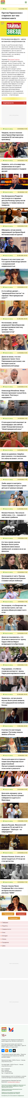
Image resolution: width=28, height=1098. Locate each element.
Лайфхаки (5, 922)
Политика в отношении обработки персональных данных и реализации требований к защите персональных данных (13, 1086)
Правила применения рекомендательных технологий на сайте (11, 1090)
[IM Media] (11, 1029)
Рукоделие (5, 942)
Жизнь (4, 939)
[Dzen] (14, 1050)
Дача (3, 946)
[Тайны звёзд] (2, 9)
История (4, 936)
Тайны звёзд (3, 2)
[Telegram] (10, 1050)
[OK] (6, 1050)
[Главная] (4, 1029)
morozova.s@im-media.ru (14, 1082)
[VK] (2, 1050)
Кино (3, 932)
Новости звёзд (8, 129)
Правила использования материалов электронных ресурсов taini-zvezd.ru (10, 1093)
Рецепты (5, 926)
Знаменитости (6, 929)
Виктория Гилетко (14, 59)
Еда (5, 9)
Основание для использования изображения (12, 1095)
